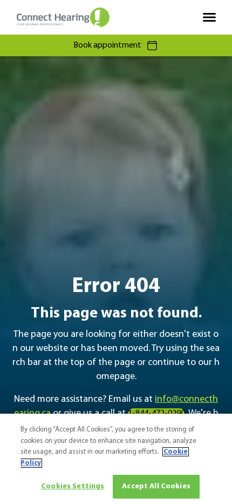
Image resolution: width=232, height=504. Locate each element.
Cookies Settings (72, 486)
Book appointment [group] (107, 45)
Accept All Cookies (156, 486)
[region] (116, 459)
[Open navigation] (209, 17)
